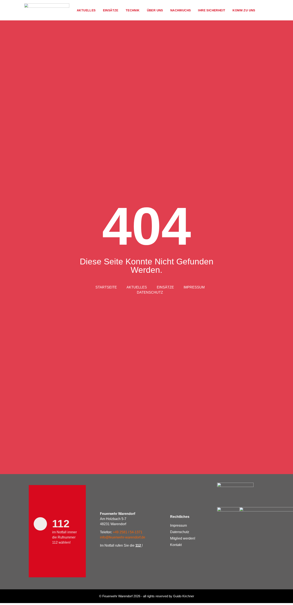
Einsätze (110, 10)
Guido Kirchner (183, 596)
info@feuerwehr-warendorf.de (122, 537)
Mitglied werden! (182, 538)
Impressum (178, 525)
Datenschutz (179, 532)
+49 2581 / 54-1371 (127, 532)
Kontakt (176, 545)
